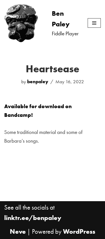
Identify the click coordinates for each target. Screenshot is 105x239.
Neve (18, 231)
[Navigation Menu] (94, 23)
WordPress (79, 231)
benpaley (37, 81)
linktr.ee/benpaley (32, 218)
